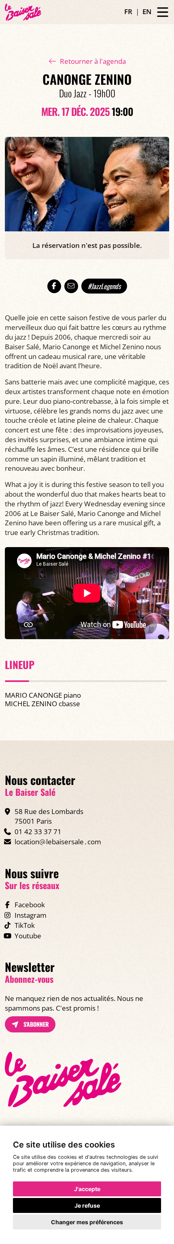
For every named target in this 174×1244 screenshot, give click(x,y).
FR (128, 11)
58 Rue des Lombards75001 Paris (49, 816)
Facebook (30, 904)
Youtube (28, 935)
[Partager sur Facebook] (54, 286)
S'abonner (35, 1024)
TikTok (25, 925)
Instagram (31, 915)
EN (146, 11)
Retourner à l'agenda (93, 61)
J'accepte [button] (87, 1188)
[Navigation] (162, 12)
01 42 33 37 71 (38, 831)
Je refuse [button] (87, 1205)
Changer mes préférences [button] (87, 1222)
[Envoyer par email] (71, 286)
